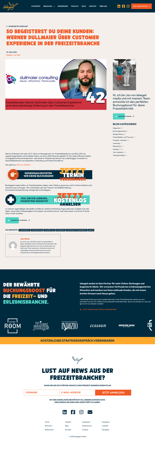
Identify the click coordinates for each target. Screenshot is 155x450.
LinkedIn (105, 426)
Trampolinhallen (119, 155)
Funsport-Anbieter (120, 140)
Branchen (47, 6)
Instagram (106, 422)
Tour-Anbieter (118, 152)
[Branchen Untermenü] (54, 6)
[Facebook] (123, 6)
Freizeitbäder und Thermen (123, 137)
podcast (91, 230)
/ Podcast (23, 26)
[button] (55, 220)
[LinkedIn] (118, 6)
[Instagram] (128, 6)
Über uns (103, 6)
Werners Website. (23, 165)
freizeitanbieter (24, 230)
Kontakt (92, 6)
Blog (84, 6)
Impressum (86, 422)
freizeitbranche (49, 230)
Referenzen (63, 6)
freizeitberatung (37, 230)
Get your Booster (140, 6)
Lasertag (116, 143)
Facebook (105, 430)
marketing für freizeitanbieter (76, 230)
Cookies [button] (85, 430)
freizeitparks (60, 230)
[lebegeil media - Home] (10, 6)
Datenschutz (87, 426)
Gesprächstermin (124, 116)
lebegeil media (80, 436)
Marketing (117, 146)
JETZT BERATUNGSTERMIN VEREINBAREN (99, 309)
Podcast (75, 6)
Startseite (35, 6)
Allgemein (117, 128)
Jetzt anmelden (113, 392)
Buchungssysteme (119, 131)
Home (47, 422)
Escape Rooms (118, 134)
